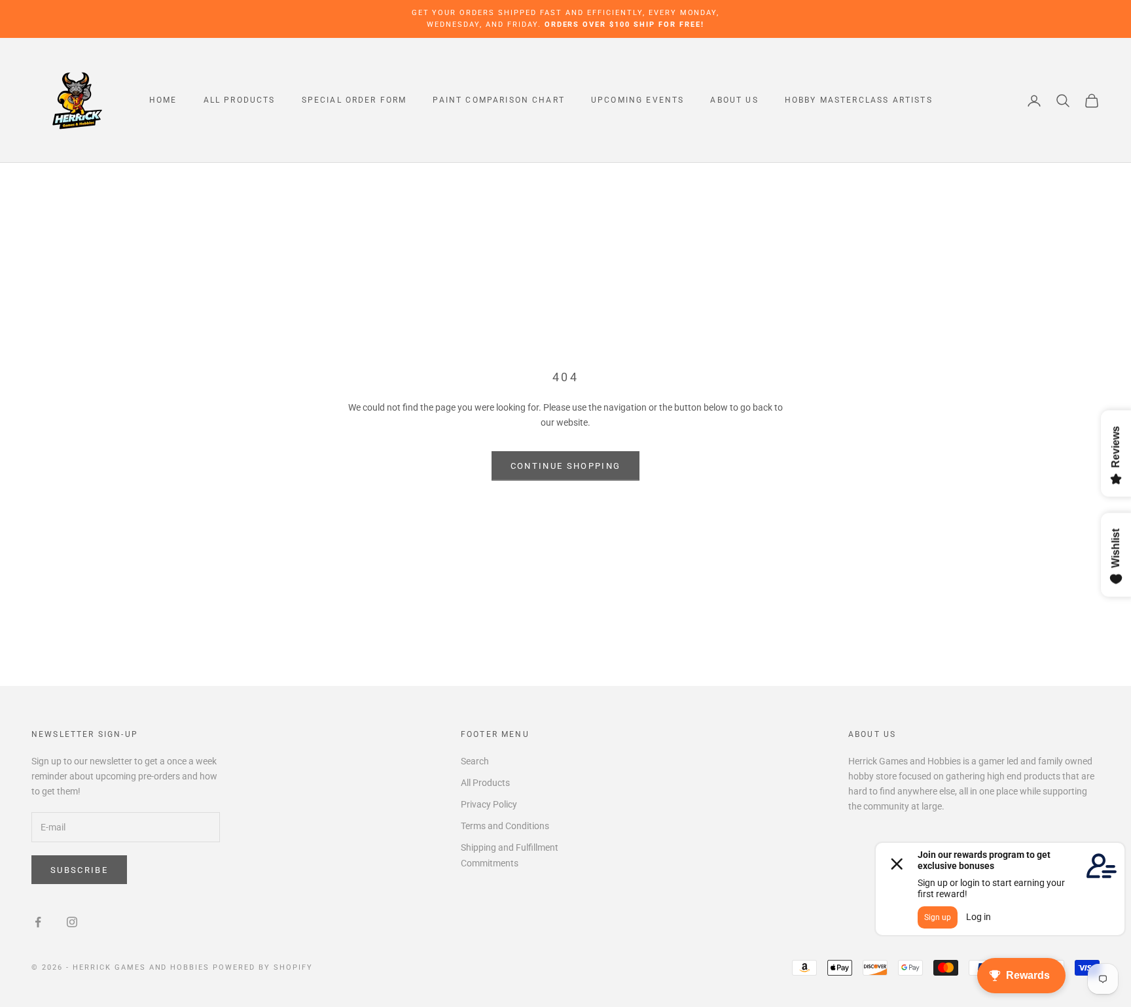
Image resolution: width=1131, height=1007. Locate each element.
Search (475, 761)
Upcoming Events (637, 100)
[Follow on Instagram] (72, 922)
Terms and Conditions (505, 826)
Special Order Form (354, 100)
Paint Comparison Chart (499, 100)
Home (163, 100)
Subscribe (79, 870)
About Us (734, 100)
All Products (240, 100)
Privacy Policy (489, 804)
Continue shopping (566, 466)
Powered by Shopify (263, 967)
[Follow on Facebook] (38, 922)
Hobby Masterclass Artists (859, 100)
